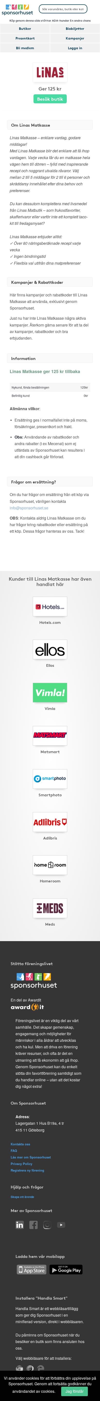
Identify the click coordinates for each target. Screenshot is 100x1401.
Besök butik (50, 98)
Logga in (75, 47)
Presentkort (25, 38)
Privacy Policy (21, 1163)
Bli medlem (25, 47)
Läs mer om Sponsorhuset (31, 1157)
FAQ (14, 1150)
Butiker (25, 28)
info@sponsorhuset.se (29, 508)
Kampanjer (75, 38)
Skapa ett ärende (22, 1197)
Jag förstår (74, 1391)
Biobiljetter (75, 28)
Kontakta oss (20, 1144)
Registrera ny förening (27, 1170)
